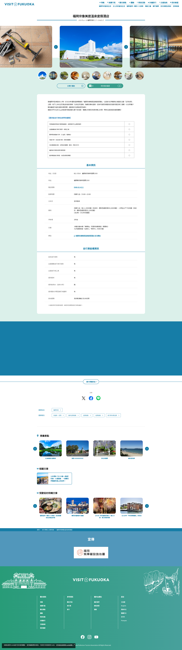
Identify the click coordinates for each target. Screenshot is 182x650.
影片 (68, 609)
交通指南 (164, 2)
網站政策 (96, 606)
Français (124, 620)
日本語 (123, 602)
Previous (56, 47)
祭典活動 (141, 2)
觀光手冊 (69, 602)
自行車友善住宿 (112, 415)
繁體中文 (123, 613)
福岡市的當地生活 (105, 6)
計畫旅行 (152, 2)
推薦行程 (112, 2)
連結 (95, 609)
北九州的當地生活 (119, 6)
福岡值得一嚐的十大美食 (135, 6)
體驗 (132, 2)
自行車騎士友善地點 (48, 530)
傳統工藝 (148, 6)
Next (126, 47)
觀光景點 (123, 2)
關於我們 (96, 602)
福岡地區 (56, 410)
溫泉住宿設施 (72, 415)
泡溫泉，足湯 (57, 415)
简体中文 (123, 609)
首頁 (38, 530)
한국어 (123, 617)
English (123, 606)
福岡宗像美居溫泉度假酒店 (64, 530)
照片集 (69, 606)
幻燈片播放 (71, 86)
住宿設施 (176, 6)
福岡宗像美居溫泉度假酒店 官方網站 (88, 236)
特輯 (102, 2)
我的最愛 (175, 2)
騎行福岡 (156, 6)
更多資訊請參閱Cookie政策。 (65, 645)
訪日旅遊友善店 (166, 6)
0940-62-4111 (79, 187)
